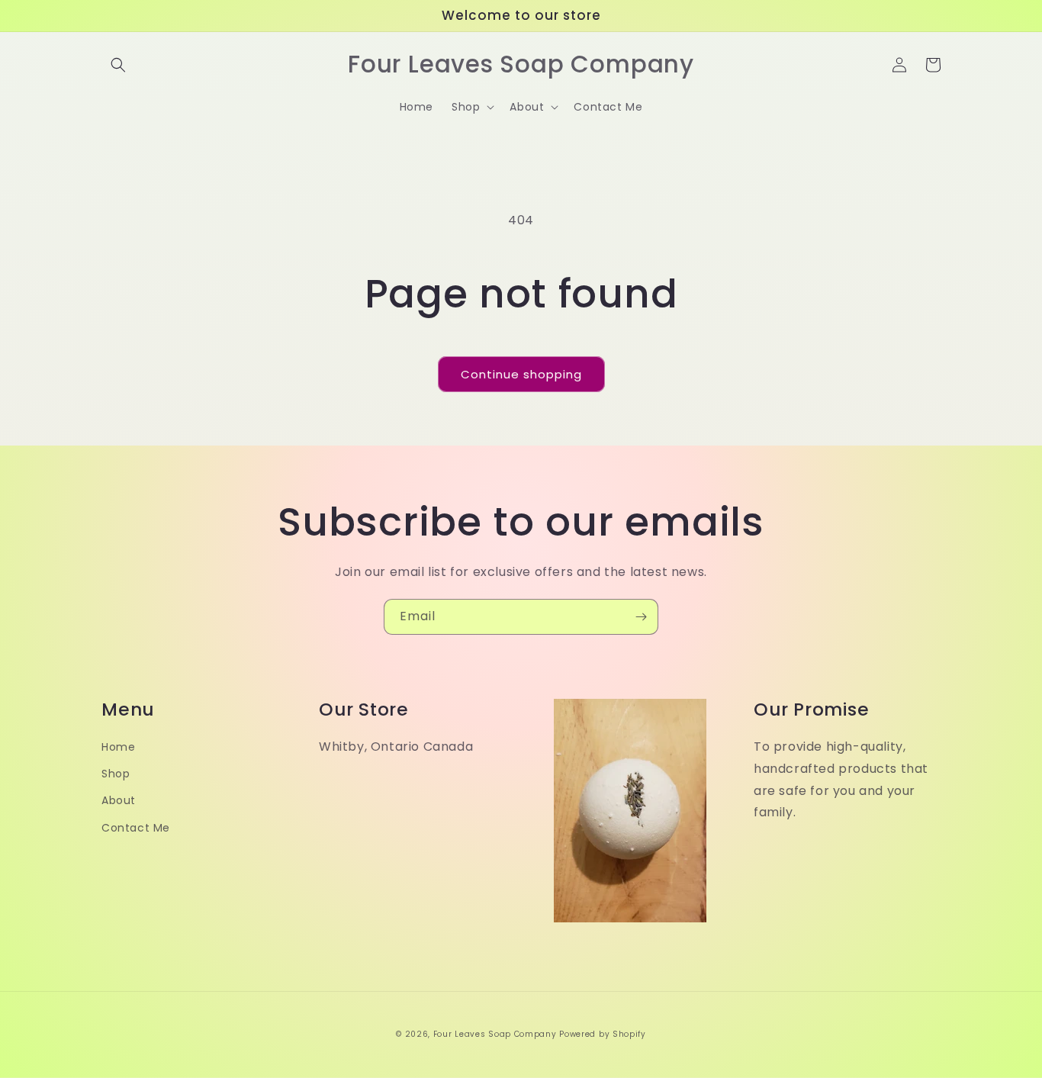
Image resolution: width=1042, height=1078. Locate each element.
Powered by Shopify (602, 1034)
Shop (115, 773)
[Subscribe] (641, 617)
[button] (118, 65)
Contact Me (135, 827)
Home (118, 747)
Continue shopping (521, 374)
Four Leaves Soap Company (495, 1034)
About (118, 800)
